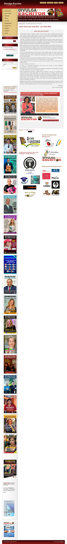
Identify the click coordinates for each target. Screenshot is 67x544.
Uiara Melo (26, 129)
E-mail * (5, 64)
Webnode (62, 541)
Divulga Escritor (22, 23)
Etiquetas (21, 129)
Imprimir (61, 2)
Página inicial (44, 2)
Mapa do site (51, 2)
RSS (56, 2)
